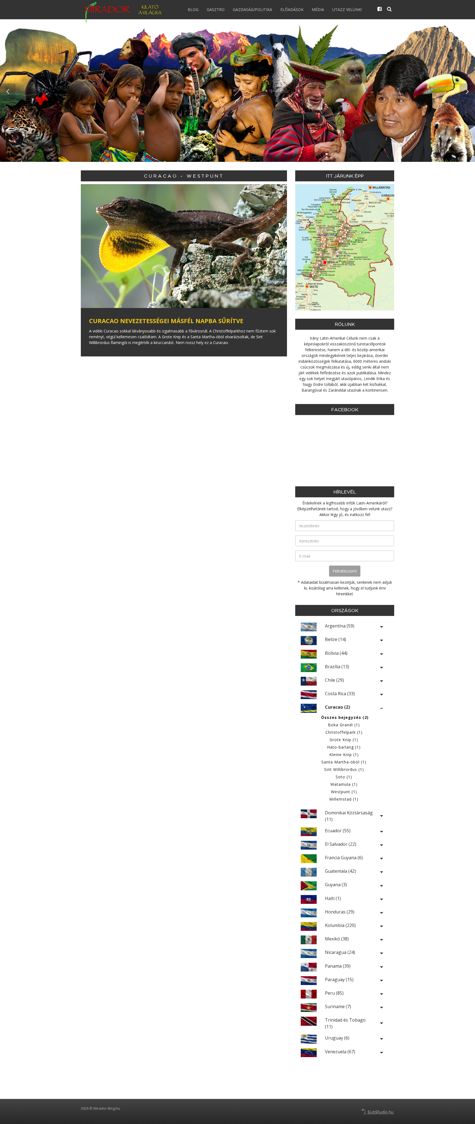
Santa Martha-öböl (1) (343, 762)
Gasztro (216, 9)
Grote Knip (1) (344, 739)
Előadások (291, 9)
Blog (193, 9)
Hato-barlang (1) (344, 747)
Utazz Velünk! (347, 9)
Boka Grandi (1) (344, 724)
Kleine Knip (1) (344, 754)
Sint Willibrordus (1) (344, 769)
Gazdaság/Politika (252, 9)
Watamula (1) (344, 784)
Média (318, 9)
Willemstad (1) (343, 799)
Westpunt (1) (344, 791)
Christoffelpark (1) (344, 732)
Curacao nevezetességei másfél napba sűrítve (166, 321)
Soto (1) (344, 776)
